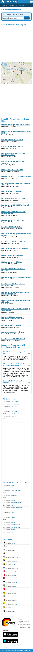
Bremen (10, 575)
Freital (8, 510)
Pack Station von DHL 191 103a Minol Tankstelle (13, 162)
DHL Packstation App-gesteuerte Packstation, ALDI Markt (16, 301)
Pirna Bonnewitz (11, 404)
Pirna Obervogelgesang (12, 414)
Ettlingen (9, 512)
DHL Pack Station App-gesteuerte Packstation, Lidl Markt (16, 132)
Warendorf (9, 517)
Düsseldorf (11, 572)
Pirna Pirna (10, 416)
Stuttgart (11, 561)
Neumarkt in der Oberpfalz (12, 502)
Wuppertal (11, 600)
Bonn (10, 607)
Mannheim (11, 611)
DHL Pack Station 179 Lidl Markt (11, 262)
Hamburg (11, 546)
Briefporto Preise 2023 (24, 622)
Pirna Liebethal (10, 411)
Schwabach (9, 515)
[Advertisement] (16, 43)
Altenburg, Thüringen (11, 527)
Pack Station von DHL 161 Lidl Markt (13, 339)
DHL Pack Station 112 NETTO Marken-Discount (16, 176)
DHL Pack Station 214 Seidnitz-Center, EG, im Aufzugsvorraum (15, 309)
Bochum (10, 597)
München (11, 550)
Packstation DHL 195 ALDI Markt (11, 227)
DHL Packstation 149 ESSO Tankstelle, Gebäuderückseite (13, 212)
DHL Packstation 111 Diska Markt (12, 255)
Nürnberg (11, 589)
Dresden (10, 593)
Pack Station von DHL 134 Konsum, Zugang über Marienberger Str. (15, 293)
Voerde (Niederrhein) (11, 524)
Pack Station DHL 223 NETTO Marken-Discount (16, 277)
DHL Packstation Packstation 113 (12, 170)
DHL (4, 5)
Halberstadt (9, 493)
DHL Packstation (10, 5)
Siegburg (8, 519)
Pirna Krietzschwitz (11, 409)
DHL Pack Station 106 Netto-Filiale (12, 220)
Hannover (11, 579)
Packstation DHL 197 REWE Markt (12, 140)
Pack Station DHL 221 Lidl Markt (11, 325)
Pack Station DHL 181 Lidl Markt (11, 192)
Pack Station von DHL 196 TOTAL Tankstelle (15, 205)
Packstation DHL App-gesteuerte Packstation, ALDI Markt (16, 184)
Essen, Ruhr (11, 568)
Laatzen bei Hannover (11, 488)
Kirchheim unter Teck (11, 490)
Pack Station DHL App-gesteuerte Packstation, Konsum (16, 234)
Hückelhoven (9, 500)
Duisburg (11, 582)
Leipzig (10, 586)
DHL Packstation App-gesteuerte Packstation (15, 125)
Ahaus (8, 532)
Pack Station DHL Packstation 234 (12, 146)
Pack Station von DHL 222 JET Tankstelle (14, 249)
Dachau (8, 485)
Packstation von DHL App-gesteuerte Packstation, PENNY (13, 284)
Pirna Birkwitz (10, 401)
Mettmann (9, 505)
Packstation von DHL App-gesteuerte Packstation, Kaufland (13, 154)
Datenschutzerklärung (24, 627)
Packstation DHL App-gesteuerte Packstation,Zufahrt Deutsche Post (12, 318)
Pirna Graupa (10, 406)
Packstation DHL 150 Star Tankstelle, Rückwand (13, 269)
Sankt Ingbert (9, 522)
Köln (10, 554)
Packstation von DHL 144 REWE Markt (13, 198)
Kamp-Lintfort (10, 495)
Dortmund (11, 564)
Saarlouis (9, 529)
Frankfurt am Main (13, 557)
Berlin (10, 543)
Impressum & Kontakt (24, 624)
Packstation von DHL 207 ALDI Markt (13, 242)
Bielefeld (11, 604)
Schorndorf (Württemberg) (12, 507)
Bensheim (9, 497)
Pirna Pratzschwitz (11, 418)
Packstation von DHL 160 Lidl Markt (12, 332)
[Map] (16, 73)
